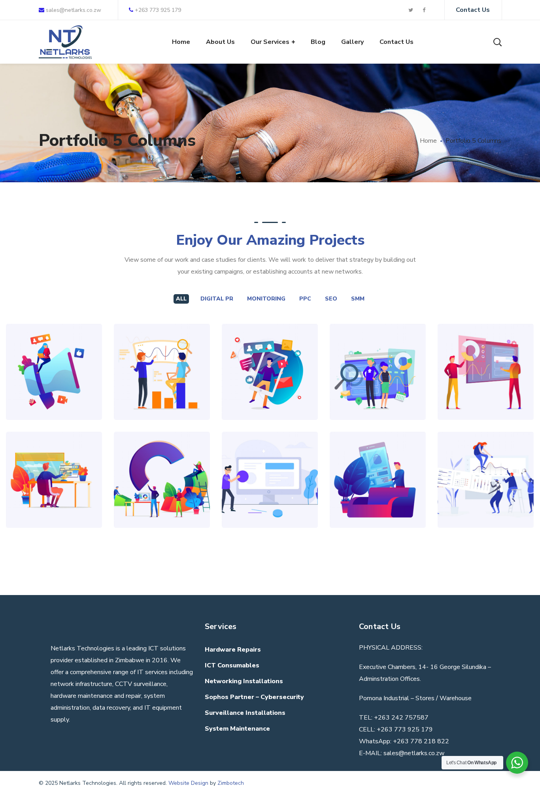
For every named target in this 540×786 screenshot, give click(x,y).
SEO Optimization (162, 345)
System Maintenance (237, 728)
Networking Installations (244, 681)
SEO (331, 298)
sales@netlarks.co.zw (72, 10)
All (181, 298)
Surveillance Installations (245, 713)
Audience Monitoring (485, 453)
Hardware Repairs (233, 649)
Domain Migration (486, 345)
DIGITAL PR (216, 298)
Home (428, 140)
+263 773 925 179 (158, 10)
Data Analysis (378, 462)
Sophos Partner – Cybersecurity (254, 697)
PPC (305, 298)
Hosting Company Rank (270, 453)
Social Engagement (270, 345)
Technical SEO (377, 354)
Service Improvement (162, 453)
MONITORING (266, 298)
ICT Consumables (232, 665)
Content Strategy (54, 354)
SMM (357, 298)
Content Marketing (54, 453)
